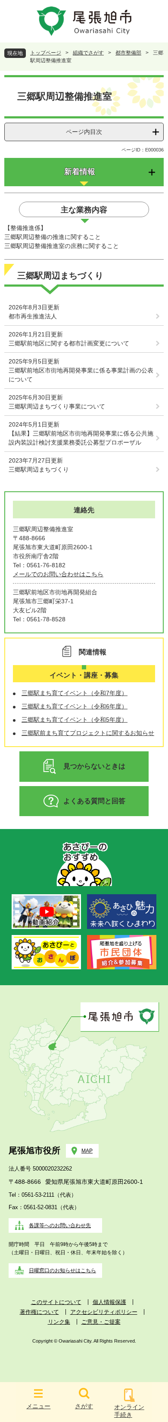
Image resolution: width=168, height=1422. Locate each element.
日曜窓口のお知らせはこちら (62, 1271)
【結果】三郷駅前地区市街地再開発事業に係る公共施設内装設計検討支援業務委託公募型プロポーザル (81, 438)
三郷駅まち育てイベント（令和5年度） (75, 719)
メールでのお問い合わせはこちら (58, 574)
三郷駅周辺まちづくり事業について (57, 406)
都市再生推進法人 (33, 316)
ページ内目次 (84, 131)
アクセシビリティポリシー (103, 1312)
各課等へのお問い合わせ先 (60, 1225)
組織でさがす (88, 53)
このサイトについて (56, 1302)
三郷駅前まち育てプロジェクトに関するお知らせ (88, 732)
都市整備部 (128, 53)
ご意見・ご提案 (101, 1322)
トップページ (45, 53)
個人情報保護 (109, 1302)
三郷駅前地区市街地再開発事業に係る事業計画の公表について (81, 375)
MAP (87, 1151)
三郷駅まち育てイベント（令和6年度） (75, 706)
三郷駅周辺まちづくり (39, 469)
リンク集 (59, 1322)
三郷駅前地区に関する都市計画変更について (69, 343)
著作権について (39, 1312)
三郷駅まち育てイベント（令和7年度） (75, 693)
